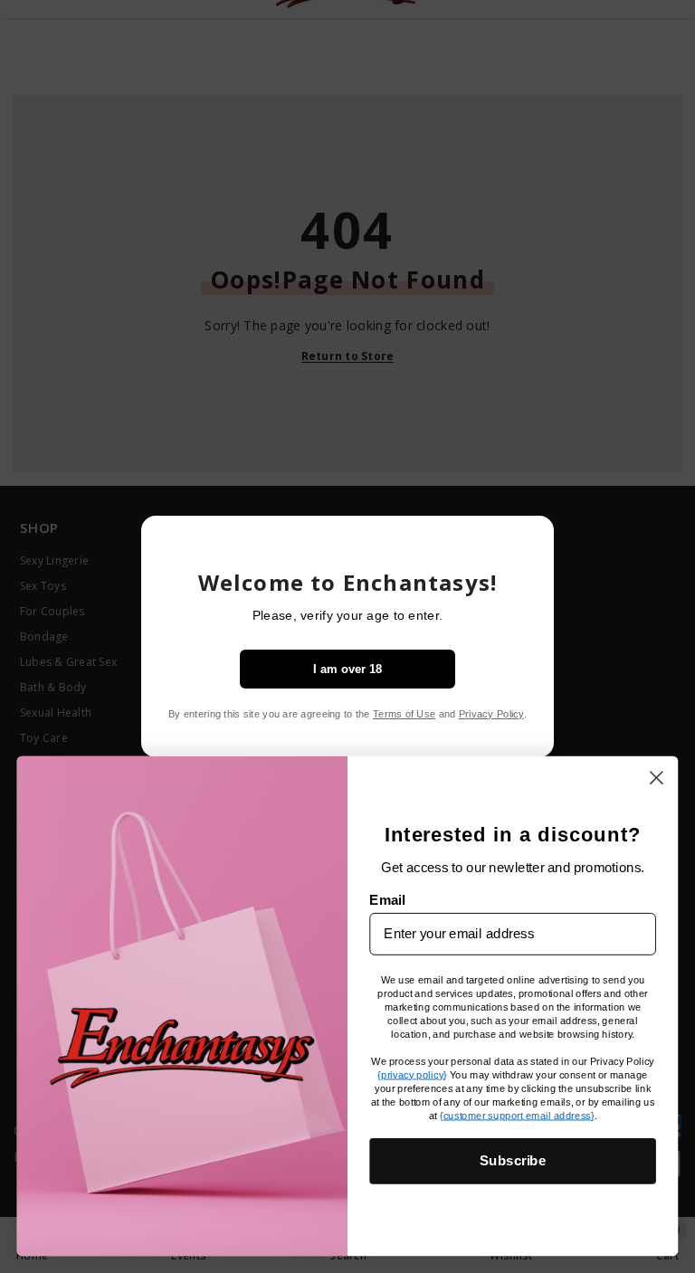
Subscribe (513, 1160)
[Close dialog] (656, 778)
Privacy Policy (491, 713)
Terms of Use (404, 713)
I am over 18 (347, 669)
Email (387, 899)
